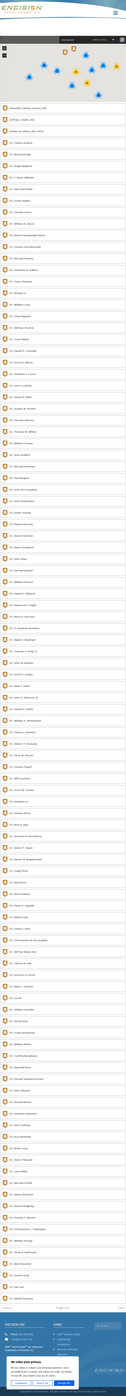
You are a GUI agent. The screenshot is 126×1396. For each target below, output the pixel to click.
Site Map (73, 1391)
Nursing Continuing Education (67, 1352)
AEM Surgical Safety (68, 1334)
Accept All (64, 1383)
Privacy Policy (85, 1391)
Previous (6, 1308)
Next (121, 1308)
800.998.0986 (26, 1334)
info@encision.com (21, 1339)
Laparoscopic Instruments (64, 1342)
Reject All (42, 1383)
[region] (43, 1372)
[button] (65, 52)
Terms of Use (100, 1391)
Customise (21, 1383)
